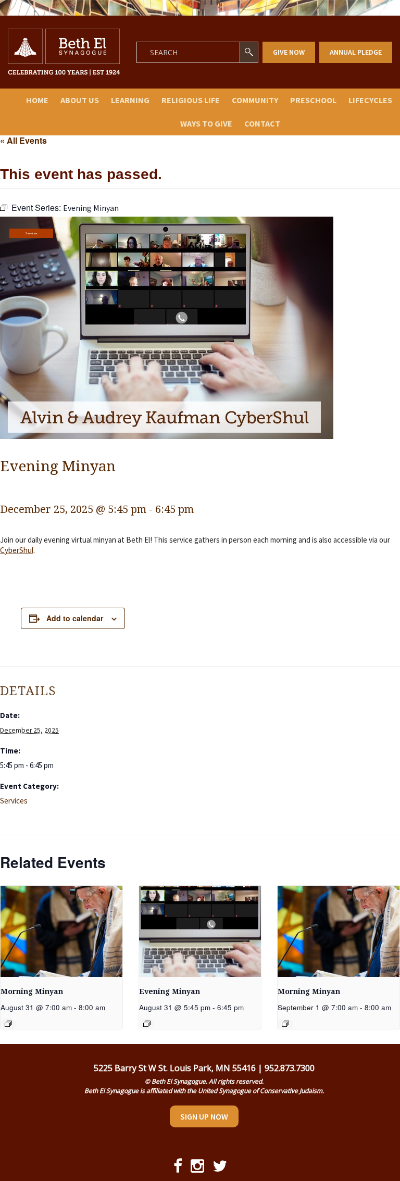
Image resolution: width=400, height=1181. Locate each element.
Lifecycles (370, 100)
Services (31, 233)
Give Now (289, 52)
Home (37, 100)
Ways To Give (206, 123)
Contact (262, 123)
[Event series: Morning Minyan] (8, 1024)
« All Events (23, 140)
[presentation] (61, 931)
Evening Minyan (169, 991)
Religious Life (190, 100)
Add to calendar (74, 618)
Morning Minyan (32, 991)
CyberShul (16, 550)
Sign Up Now (204, 1116)
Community (255, 100)
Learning (130, 100)
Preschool (313, 100)
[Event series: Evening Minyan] (147, 1024)
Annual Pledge (356, 52)
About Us (79, 100)
